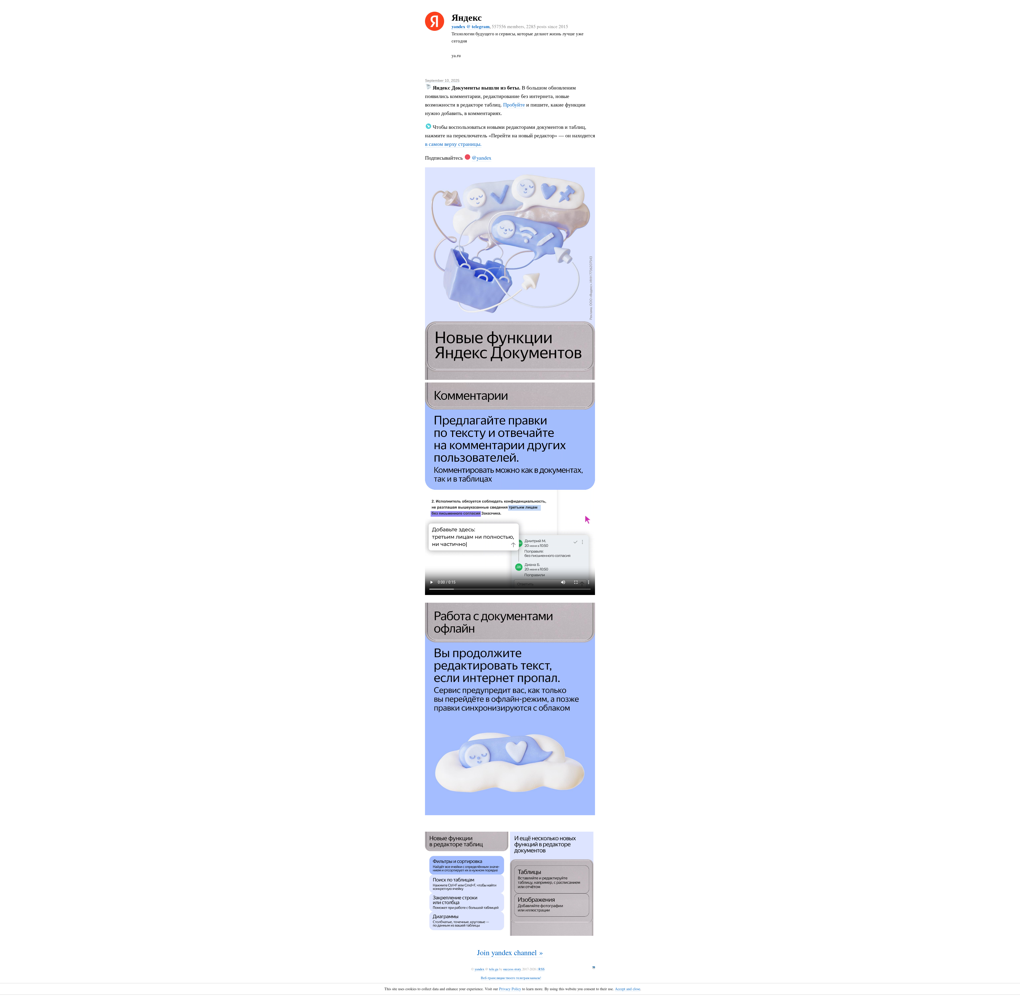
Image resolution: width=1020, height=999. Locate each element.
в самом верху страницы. (453, 143)
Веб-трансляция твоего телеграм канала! (511, 977)
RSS (541, 969)
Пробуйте (514, 104)
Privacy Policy (510, 988)
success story (512, 969)
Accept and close (627, 988)
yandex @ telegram (471, 26)
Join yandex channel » (510, 952)
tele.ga (493, 969)
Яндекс (467, 17)
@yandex (481, 157)
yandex (479, 969)
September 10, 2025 (442, 80)
